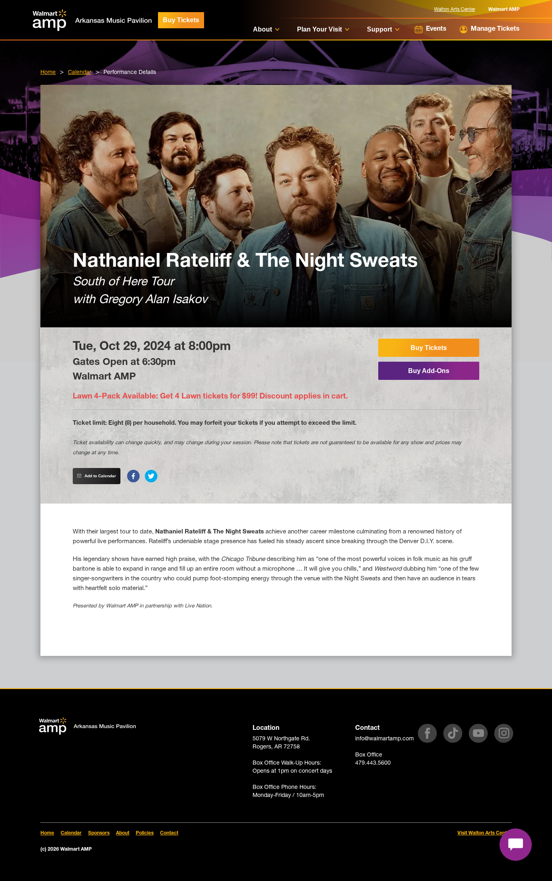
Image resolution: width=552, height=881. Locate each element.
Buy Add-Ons (428, 370)
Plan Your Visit (319, 29)
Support (379, 29)
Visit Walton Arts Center (484, 833)
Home (48, 73)
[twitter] (151, 476)
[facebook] (133, 476)
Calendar (79, 73)
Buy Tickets (181, 20)
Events (436, 29)
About (262, 29)
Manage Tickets (495, 29)
